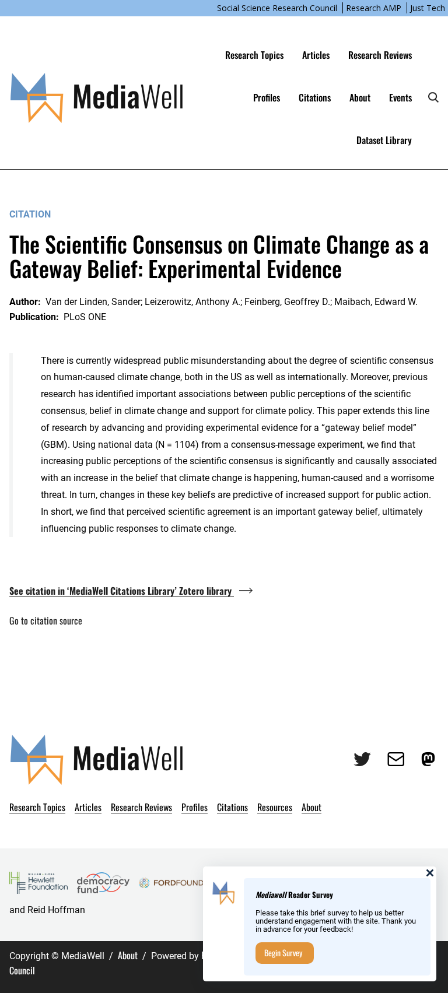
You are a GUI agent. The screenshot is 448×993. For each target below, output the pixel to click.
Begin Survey (283, 952)
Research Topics (254, 55)
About (128, 955)
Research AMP (373, 7)
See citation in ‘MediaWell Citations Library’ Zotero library (121, 591)
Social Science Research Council (277, 7)
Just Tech (427, 7)
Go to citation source (45, 620)
